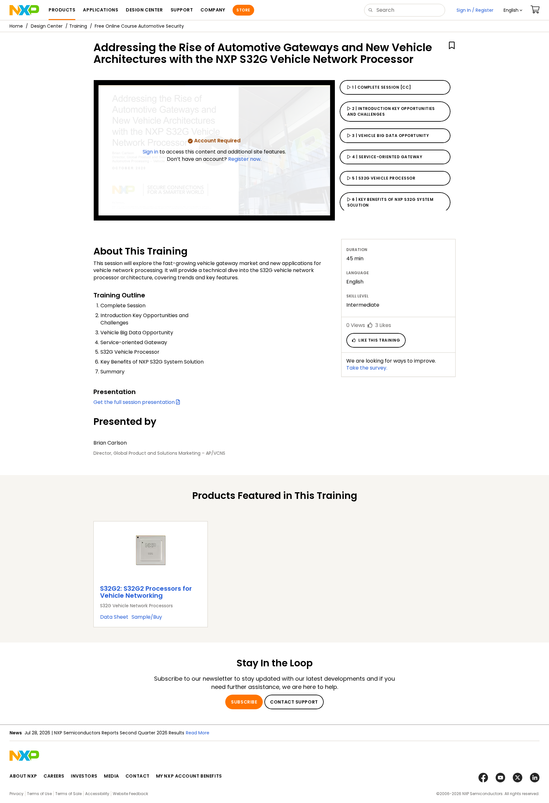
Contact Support (294, 702)
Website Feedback (130, 793)
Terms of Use (39, 793)
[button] (513, 10)
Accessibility (97, 793)
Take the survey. (366, 367)
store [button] (243, 10)
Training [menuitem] (78, 26)
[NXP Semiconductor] (24, 10)
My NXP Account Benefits (189, 776)
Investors (84, 776)
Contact (137, 776)
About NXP (23, 776)
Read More (197, 733)
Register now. (244, 159)
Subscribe (244, 702)
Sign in (151, 151)
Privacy (17, 793)
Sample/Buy (147, 617)
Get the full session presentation (134, 402)
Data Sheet (114, 617)
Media (111, 776)
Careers (54, 776)
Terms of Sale (68, 793)
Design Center (47, 26)
